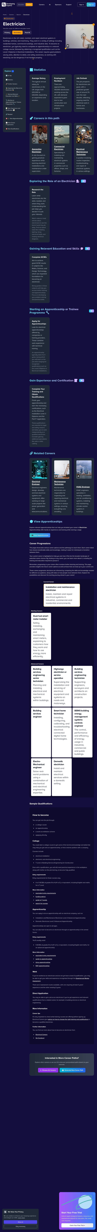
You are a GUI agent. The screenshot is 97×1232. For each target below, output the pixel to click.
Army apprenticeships (43, 962)
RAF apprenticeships (42, 966)
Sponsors (58, 5)
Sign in (81, 5)
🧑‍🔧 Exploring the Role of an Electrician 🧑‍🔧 (14, 89)
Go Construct (40, 1038)
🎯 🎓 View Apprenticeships (14, 118)
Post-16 (27, 32)
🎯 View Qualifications (12, 129)
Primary (7, 32)
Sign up (91, 5)
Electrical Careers (41, 1034)
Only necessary (20, 1226)
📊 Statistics (9, 80)
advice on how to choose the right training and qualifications (68, 1019)
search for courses (42, 903)
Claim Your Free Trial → (77, 1225)
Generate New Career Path (74, 1070)
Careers (29, 5)
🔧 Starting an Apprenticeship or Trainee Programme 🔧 (13, 102)
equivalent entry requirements (46, 893)
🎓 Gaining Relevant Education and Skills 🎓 (13, 95)
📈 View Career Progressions (10, 123)
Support (68, 5)
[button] (67, 46)
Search (19, 14)
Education (21, 5)
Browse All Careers (49, 1070)
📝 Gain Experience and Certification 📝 (13, 109)
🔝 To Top (9, 75)
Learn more (21, 1218)
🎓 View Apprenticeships (39, 535)
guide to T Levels (41, 900)
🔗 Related (9, 114)
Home (5, 14)
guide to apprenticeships (44, 959)
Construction (10, 18)
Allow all (20, 1222)
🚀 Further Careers (11, 84)
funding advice (41, 897)
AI (49, 5)
